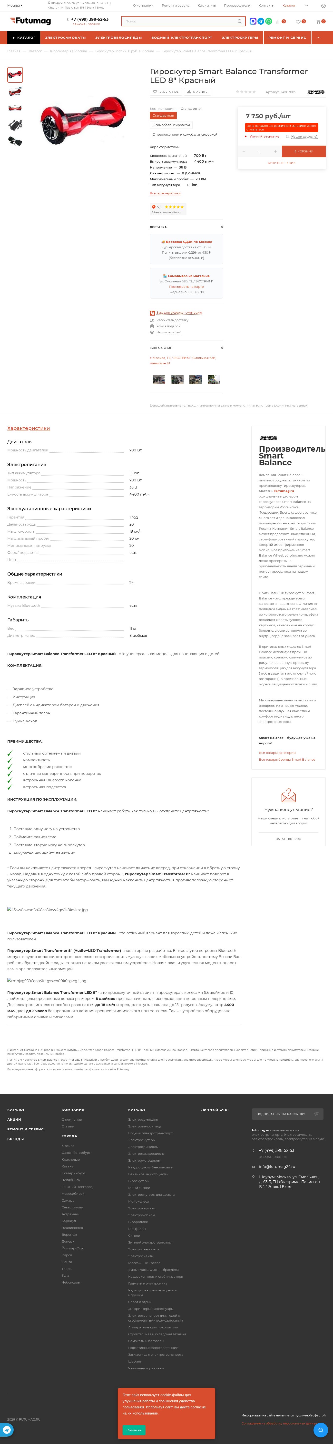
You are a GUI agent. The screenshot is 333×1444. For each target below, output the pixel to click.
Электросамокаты (143, 1119)
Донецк (68, 1241)
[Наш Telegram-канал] (7, 1430)
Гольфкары (137, 1229)
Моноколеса (138, 1201)
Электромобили (141, 1215)
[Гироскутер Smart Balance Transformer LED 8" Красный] (85, 122)
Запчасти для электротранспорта (155, 1354)
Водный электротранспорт (150, 1133)
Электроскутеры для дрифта (151, 1194)
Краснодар (71, 1159)
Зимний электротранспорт (150, 1242)
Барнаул (69, 1221)
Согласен (134, 1430)
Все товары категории (277, 753)
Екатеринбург (73, 1173)
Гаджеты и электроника (147, 1283)
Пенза (67, 1262)
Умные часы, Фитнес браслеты (153, 1270)
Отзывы (68, 1126)
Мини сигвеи (139, 1188)
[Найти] (240, 21)
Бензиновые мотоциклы (148, 1174)
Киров (67, 1255)
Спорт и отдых (139, 1302)
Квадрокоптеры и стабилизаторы (156, 1276)
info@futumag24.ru (277, 1166)
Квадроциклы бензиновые (150, 1167)
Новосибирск (73, 1193)
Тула (65, 1275)
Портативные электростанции (153, 1348)
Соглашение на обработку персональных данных (279, 1423)
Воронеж (69, 1234)
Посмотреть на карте (186, 287)
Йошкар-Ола (72, 1248)
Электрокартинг (141, 1208)
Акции (14, 1119)
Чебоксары (71, 1282)
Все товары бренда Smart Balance (287, 759)
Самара (68, 1200)
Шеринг (135, 1361)
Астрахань (70, 1214)
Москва (68, 1146)
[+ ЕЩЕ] (319, 37)
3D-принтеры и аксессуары (151, 1309)
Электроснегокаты (143, 1249)
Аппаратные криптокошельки (153, 1327)
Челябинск (71, 1180)
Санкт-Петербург (76, 1153)
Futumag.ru (284, 491)
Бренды (15, 1139)
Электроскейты (141, 1256)
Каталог (16, 1110)
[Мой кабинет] (323, 6)
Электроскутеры (141, 1140)
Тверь (66, 1269)
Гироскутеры (138, 1181)
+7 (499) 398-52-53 (89, 19)
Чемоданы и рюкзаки (146, 1368)
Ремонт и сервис (25, 1129)
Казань (67, 1166)
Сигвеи (134, 1235)
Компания (73, 1110)
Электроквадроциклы (146, 1153)
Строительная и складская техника (157, 1334)
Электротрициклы (143, 1147)
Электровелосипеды (145, 1126)
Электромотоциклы (144, 1160)
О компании (72, 1119)
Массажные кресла (144, 1263)
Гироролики (138, 1222)
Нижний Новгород (77, 1187)
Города (69, 1136)
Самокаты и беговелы (146, 1341)
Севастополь (72, 1207)
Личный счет (215, 1110)
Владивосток (72, 1228)
